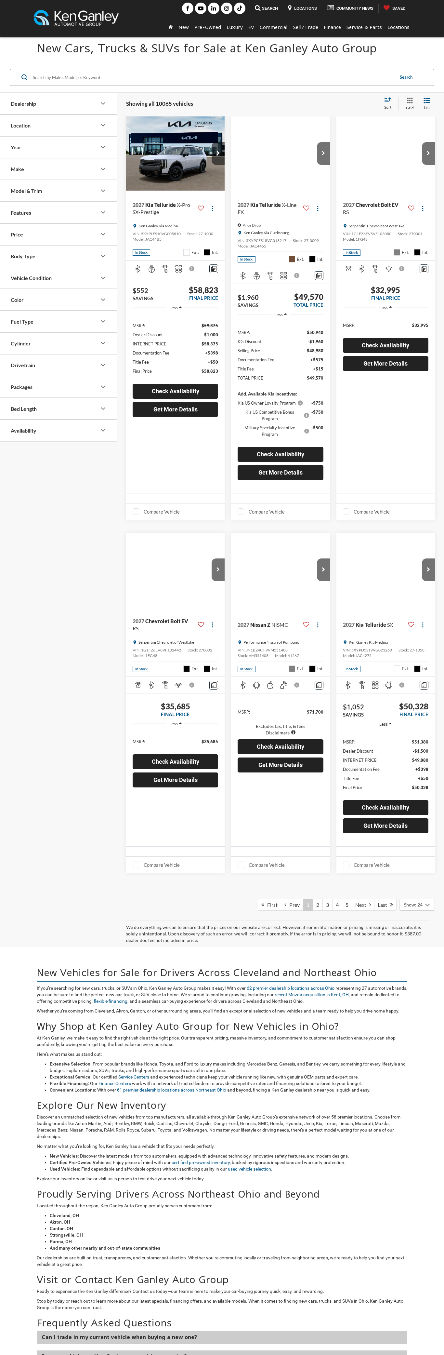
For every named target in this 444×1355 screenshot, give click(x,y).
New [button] (183, 27)
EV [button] (251, 27)
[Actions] (212, 208)
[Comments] (213, 268)
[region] (175, 348)
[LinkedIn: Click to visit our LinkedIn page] (214, 8)
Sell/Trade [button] (305, 27)
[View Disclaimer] (192, 268)
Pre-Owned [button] (207, 27)
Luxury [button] (235, 27)
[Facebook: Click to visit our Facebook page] (188, 8)
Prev (293, 1299)
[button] (218, 153)
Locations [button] (398, 27)
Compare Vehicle (162, 512)
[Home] (170, 27)
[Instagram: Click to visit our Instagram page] (227, 8)
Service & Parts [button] (364, 27)
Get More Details (175, 409)
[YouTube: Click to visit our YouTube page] (201, 8)
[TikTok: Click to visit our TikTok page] (240, 8)
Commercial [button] (274, 27)
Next (362, 1299)
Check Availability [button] (175, 391)
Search (406, 77)
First (271, 1299)
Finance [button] (332, 27)
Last (384, 1299)
